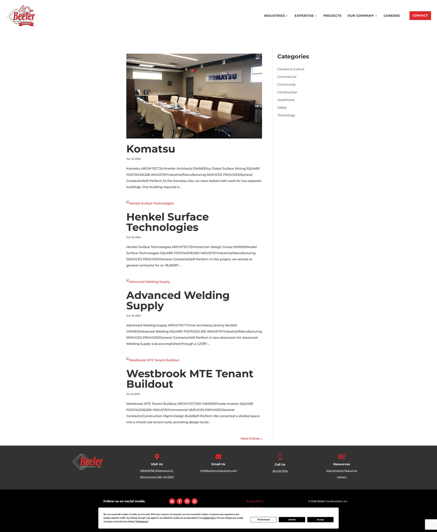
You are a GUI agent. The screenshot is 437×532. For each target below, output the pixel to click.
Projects (332, 16)
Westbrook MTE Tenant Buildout (189, 378)
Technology (286, 115)
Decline (292, 520)
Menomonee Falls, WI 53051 (157, 477)
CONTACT (420, 15)
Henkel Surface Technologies (167, 221)
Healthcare (285, 100)
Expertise (304, 16)
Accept (320, 520)
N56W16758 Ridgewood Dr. (157, 470)
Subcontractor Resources (341, 470)
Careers (392, 16)
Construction (287, 92)
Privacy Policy (254, 501)
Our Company (361, 16)
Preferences (263, 520)
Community (286, 84)
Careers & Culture (290, 69)
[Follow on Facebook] (180, 501)
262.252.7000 (280, 471)
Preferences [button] (142, 521)
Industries (274, 16)
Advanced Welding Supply (178, 300)
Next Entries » (251, 438)
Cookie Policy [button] (209, 518)
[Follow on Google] (195, 501)
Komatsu (150, 148)
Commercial (286, 77)
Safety (282, 107)
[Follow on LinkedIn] (172, 501)
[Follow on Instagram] (187, 501)
